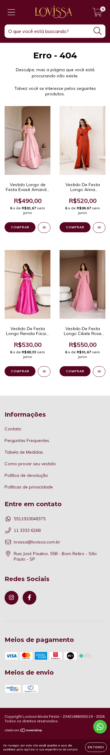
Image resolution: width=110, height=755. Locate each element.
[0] (97, 14)
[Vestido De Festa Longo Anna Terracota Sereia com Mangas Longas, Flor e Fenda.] (99, 227)
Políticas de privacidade (29, 487)
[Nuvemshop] (24, 731)
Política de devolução (26, 475)
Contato (13, 429)
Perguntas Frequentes (27, 440)
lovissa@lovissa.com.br (37, 542)
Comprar (20, 227)
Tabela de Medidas (24, 452)
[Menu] (11, 12)
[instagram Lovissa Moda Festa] (11, 598)
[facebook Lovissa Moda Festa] (29, 598)
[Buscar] (97, 31)
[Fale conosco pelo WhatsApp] (100, 727)
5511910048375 (30, 518)
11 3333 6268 (27, 530)
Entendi (96, 747)
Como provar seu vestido (30, 463)
